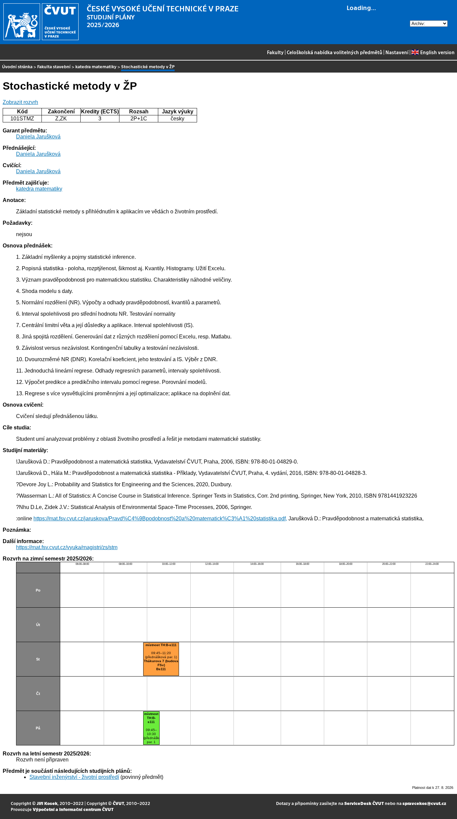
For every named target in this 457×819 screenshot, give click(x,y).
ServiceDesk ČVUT (364, 803)
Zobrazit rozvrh (20, 102)
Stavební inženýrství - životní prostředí (74, 777)
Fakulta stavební (54, 66)
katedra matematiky (95, 66)
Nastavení (396, 52)
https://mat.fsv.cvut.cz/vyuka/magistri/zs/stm (66, 547)
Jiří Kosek (47, 803)
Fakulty (275, 52)
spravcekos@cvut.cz (424, 803)
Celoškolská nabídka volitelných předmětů (334, 52)
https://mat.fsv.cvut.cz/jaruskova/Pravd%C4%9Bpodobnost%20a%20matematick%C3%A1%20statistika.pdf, (160, 518)
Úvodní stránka (17, 66)
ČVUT (118, 803)
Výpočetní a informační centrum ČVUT (73, 809)
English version (437, 52)
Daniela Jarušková (38, 136)
